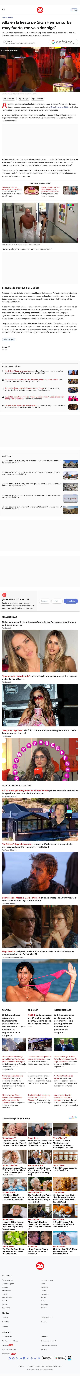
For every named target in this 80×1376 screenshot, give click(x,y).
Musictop (5, 1326)
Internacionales (62, 1010)
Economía (33, 1010)
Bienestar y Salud (47, 1280)
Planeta (43, 1297)
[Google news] (39, 1358)
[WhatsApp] (32, 1358)
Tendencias (6, 1308)
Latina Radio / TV (46, 1317)
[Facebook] (10, 1358)
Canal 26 (9, 41)
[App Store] (47, 1358)
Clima (43, 1284)
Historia (4, 1294)
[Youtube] (21, 1358)
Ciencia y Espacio (8, 1284)
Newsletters (8, 1354)
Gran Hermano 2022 (59, 107)
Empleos (44, 1349)
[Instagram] (13, 1358)
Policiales (5, 1301)
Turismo (43, 1308)
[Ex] (17, 1358)
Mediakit (7, 1345)
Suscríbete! (71, 601)
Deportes (5, 1287)
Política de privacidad (48, 1341)
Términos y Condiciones (35, 1366)
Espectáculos (7, 18)
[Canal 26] (40, 1266)
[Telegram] (35, 1358)
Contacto (44, 1337)
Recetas (5, 1304)
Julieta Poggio (8, 339)
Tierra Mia (5, 1322)
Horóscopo (44, 1294)
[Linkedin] (24, 1358)
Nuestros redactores (9, 1349)
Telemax (44, 1322)
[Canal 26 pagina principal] (40, 12)
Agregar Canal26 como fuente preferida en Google (65, 42)
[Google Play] (60, 1358)
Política (6, 1010)
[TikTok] (28, 1358)
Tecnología (44, 1304)
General (43, 1290)
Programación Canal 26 (49, 1345)
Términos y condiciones (10, 1341)
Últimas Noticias (7, 1280)
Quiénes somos (7, 1337)
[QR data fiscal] (69, 1360)
